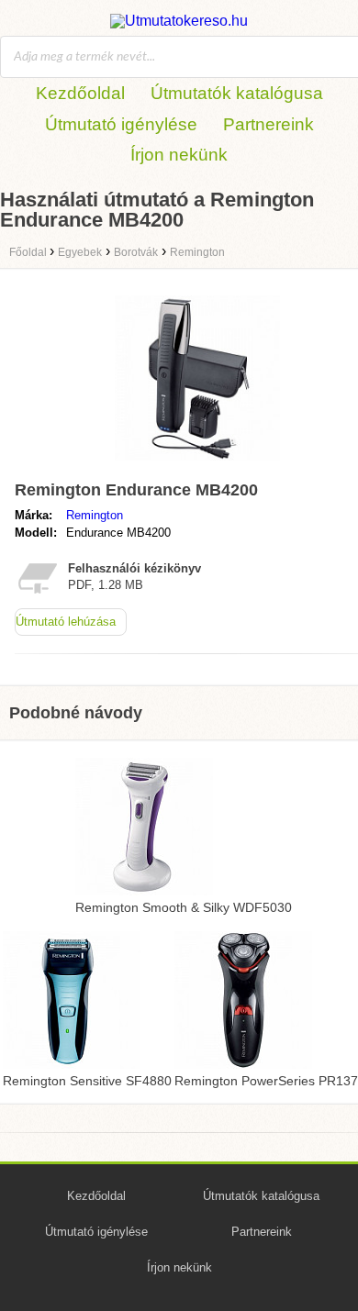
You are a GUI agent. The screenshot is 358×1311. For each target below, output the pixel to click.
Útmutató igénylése (121, 124)
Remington (94, 515)
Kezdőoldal (80, 93)
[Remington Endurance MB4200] (197, 464)
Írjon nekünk (179, 154)
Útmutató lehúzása (66, 621)
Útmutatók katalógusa (237, 93)
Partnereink (268, 124)
